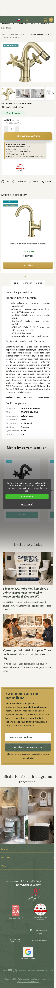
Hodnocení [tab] (27, 283)
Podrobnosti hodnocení (39, 34)
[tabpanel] (28, 236)
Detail (22, 515)
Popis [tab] (15, 283)
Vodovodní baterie (30, 408)
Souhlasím (28, 496)
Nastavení (26, 504)
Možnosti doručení (14, 107)
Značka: (11, 37)
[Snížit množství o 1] (6, 129)
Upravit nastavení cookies (28, 981)
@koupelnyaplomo (28, 781)
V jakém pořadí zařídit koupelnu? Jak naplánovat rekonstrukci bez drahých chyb (27, 654)
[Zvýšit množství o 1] (17, 129)
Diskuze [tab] (40, 283)
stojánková (26, 423)
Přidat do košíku (28, 136)
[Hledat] (26, 19)
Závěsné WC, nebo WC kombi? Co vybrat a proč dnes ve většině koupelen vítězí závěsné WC (25, 592)
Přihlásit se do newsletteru (28, 747)
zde (26, 490)
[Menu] (51, 19)
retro (28, 355)
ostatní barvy (28, 416)
